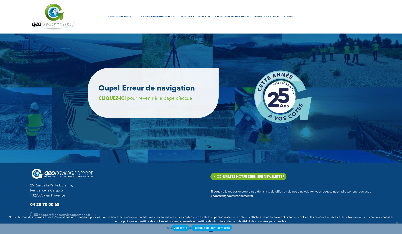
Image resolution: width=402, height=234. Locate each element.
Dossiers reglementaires (156, 16)
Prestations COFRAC (267, 16)
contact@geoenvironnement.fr (233, 196)
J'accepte (180, 227)
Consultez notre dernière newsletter (250, 176)
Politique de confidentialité (211, 227)
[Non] (397, 223)
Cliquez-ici (112, 98)
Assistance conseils (193, 16)
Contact (289, 16)
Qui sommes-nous (119, 16)
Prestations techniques (230, 16)
